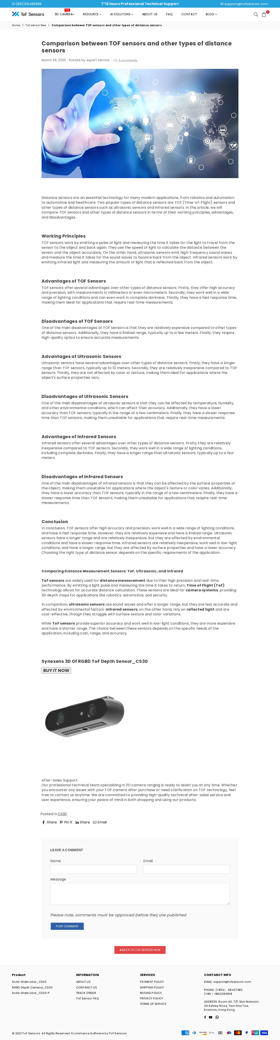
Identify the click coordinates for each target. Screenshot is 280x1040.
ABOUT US (83, 982)
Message (58, 879)
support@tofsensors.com (246, 4)
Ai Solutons (120, 14)
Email (148, 861)
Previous (53, 828)
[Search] (256, 14)
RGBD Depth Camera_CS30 (32, 987)
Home (16, 25)
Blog (210, 14)
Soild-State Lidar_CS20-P (31, 993)
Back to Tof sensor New (140, 950)
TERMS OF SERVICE (153, 1004)
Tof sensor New (35, 25)
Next (230, 828)
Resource (91, 14)
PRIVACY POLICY (151, 998)
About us (150, 14)
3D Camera (63, 13)
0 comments (128, 60)
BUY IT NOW (56, 670)
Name (55, 861)
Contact (189, 14)
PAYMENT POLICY (152, 982)
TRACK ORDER (86, 993)
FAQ (169, 14)
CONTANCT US (86, 987)
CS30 (62, 813)
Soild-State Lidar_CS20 (29, 982)
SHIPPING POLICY (152, 987)
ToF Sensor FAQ (87, 998)
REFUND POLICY (151, 993)
